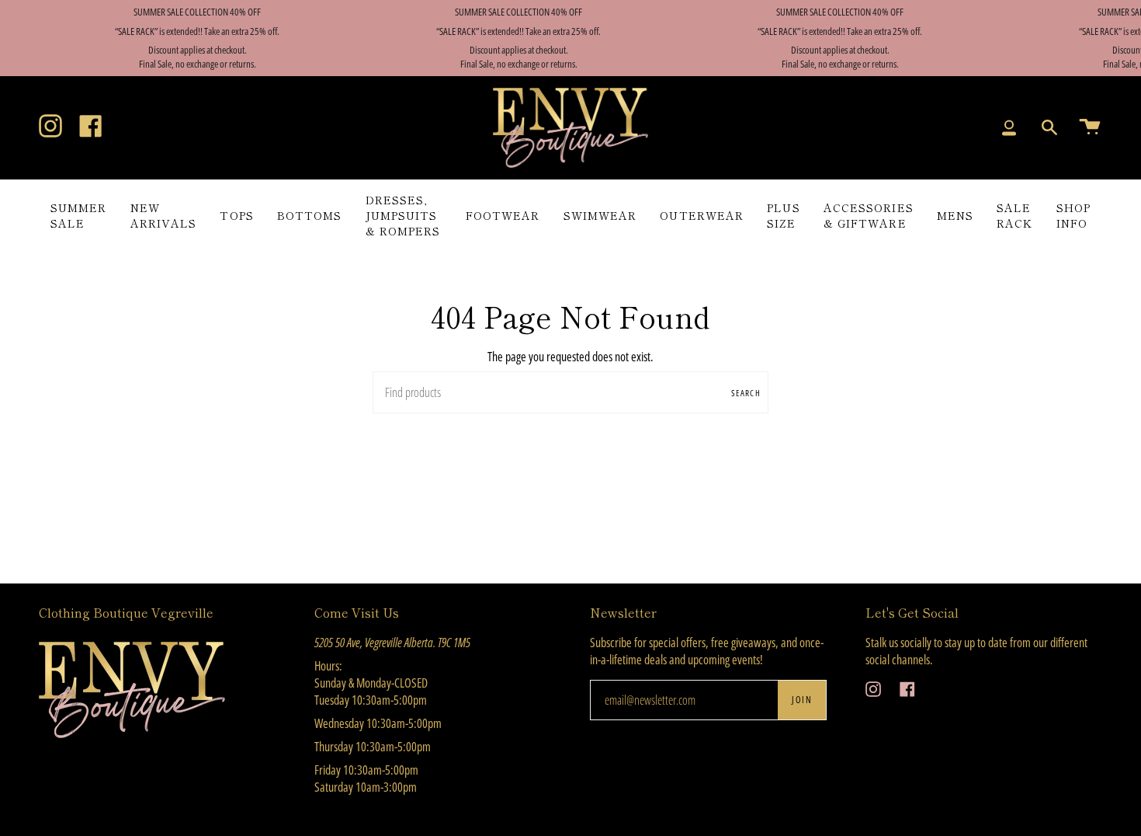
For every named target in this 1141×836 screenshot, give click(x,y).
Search (746, 393)
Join (802, 699)
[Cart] (1090, 128)
